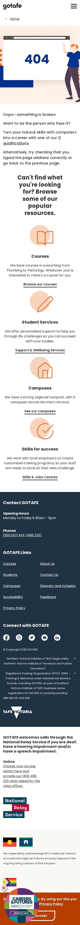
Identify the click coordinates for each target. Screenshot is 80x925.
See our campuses (40, 411)
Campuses (11, 586)
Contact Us (49, 574)
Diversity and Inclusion (58, 586)
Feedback (48, 597)
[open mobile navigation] (74, 6)
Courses (9, 563)
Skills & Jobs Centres (40, 477)
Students (10, 574)
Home (14, 18)
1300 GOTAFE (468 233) (22, 535)
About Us (47, 563)
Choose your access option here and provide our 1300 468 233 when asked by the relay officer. (21, 776)
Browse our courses (40, 284)
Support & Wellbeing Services (40, 350)
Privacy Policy (14, 608)
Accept (41, 915)
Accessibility (13, 597)
